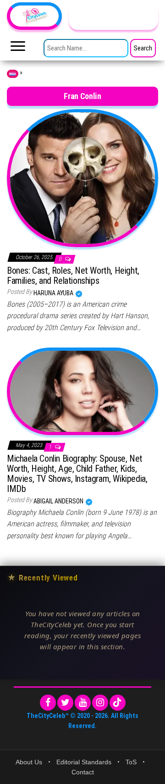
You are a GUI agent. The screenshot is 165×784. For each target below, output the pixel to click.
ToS (131, 762)
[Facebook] (48, 703)
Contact (83, 772)
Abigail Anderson (59, 501)
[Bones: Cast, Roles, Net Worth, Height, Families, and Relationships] (82, 177)
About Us (29, 762)
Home (12, 74)
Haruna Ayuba (54, 293)
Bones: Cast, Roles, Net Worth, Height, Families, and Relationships (73, 275)
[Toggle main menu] (18, 48)
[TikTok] (118, 703)
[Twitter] (65, 703)
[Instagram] (100, 703)
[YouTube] (83, 703)
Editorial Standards (83, 762)
